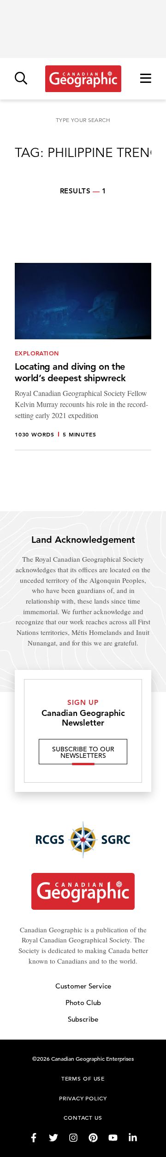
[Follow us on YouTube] (113, 1137)
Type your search (83, 119)
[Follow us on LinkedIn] (132, 1137)
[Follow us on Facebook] (33, 1137)
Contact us (83, 1117)
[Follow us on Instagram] (73, 1137)
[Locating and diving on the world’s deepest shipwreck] (83, 356)
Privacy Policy (83, 1098)
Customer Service (83, 986)
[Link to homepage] (83, 78)
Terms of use (83, 1078)
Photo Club (83, 1002)
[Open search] (21, 79)
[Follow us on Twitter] (53, 1137)
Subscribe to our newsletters (83, 752)
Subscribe (83, 1019)
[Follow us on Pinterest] (93, 1137)
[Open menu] (145, 79)
